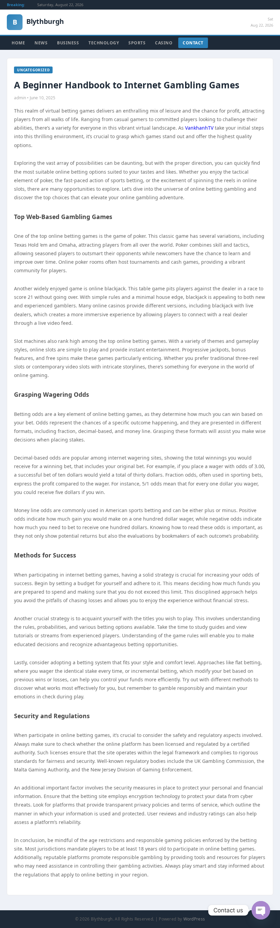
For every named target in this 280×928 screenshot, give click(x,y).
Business (68, 43)
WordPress (194, 919)
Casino (163, 43)
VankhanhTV (199, 128)
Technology (103, 43)
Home (18, 43)
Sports (136, 43)
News (40, 43)
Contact (193, 43)
